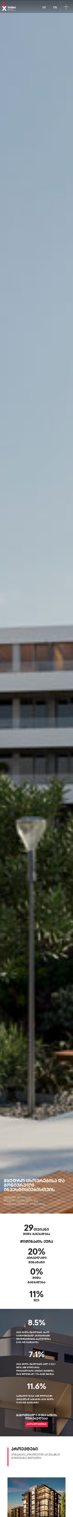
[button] (66, 7)
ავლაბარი (37, 1239)
